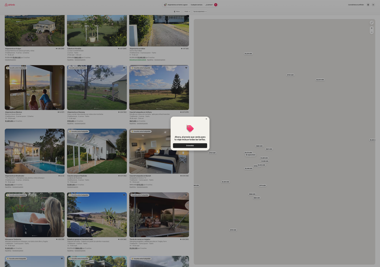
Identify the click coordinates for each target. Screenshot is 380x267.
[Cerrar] (206, 119)
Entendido (190, 146)
